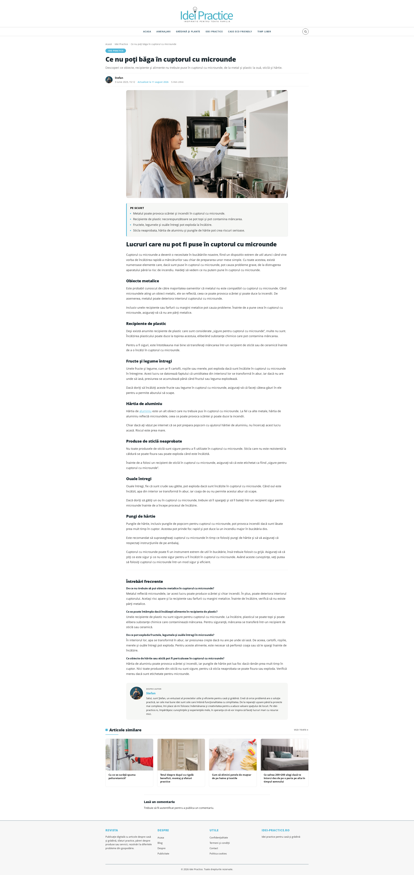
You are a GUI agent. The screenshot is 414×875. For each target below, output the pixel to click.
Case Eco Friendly (240, 31)
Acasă (108, 44)
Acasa (147, 31)
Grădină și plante (188, 31)
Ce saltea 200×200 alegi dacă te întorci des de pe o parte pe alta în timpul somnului (284, 778)
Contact (214, 848)
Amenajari (163, 31)
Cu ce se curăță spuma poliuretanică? (122, 776)
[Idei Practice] (207, 14)
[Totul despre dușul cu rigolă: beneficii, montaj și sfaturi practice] (181, 754)
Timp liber (264, 31)
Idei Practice (214, 31)
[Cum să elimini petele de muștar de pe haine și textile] (233, 754)
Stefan (119, 78)
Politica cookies (218, 853)
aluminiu (145, 411)
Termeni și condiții (220, 842)
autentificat (167, 808)
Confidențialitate (219, 837)
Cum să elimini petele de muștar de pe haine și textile (231, 776)
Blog (160, 842)
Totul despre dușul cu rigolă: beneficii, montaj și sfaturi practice (177, 778)
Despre (161, 848)
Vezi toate (300, 729)
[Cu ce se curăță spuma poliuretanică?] (129, 754)
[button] (305, 31)
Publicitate (163, 853)
